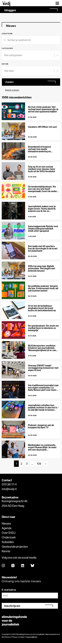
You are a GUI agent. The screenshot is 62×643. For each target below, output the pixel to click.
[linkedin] (22, 566)
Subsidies (8, 542)
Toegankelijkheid (31, 637)
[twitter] (13, 566)
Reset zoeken (12, 90)
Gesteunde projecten (15, 546)
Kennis (6, 551)
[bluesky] (32, 566)
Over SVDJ (8, 532)
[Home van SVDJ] (6, 4)
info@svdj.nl (9, 489)
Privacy (14, 637)
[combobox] (29, 55)
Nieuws (6, 523)
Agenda (6, 528)
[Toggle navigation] (57, 3)
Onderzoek (9, 537)
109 (39, 463)
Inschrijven (12, 606)
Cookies (21, 637)
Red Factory (6, 637)
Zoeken (9, 82)
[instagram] (3, 566)
